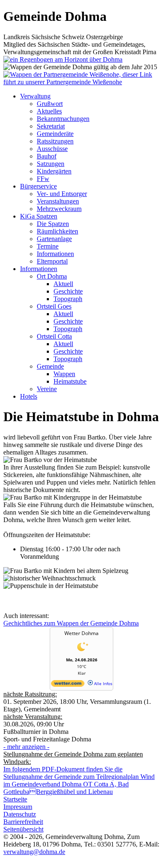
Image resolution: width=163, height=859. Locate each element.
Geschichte (68, 291)
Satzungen (50, 163)
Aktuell (63, 283)
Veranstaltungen (58, 201)
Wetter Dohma (81, 633)
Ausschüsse (52, 148)
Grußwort (50, 103)
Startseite (15, 799)
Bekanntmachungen (63, 118)
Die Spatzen (53, 223)
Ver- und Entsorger (62, 193)
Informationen (55, 253)
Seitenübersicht (23, 829)
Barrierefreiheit (23, 821)
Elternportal (52, 261)
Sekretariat (51, 126)
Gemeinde (50, 366)
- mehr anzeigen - (26, 746)
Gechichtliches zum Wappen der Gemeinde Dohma (71, 623)
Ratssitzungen (55, 141)
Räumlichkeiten (57, 231)
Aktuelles (49, 111)
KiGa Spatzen (38, 216)
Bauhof (46, 156)
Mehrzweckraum (59, 208)
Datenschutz (19, 814)
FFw (43, 178)
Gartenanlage (54, 238)
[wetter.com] (67, 685)
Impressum (17, 806)
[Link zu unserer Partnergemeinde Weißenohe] (81, 81)
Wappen (64, 373)
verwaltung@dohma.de (34, 851)
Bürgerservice (38, 186)
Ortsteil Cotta (54, 336)
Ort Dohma (52, 276)
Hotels (28, 396)
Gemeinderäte (55, 133)
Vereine (47, 388)
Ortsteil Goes (54, 306)
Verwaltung (35, 96)
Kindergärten (54, 171)
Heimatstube (70, 381)
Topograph (67, 298)
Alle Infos (102, 683)
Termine (48, 246)
